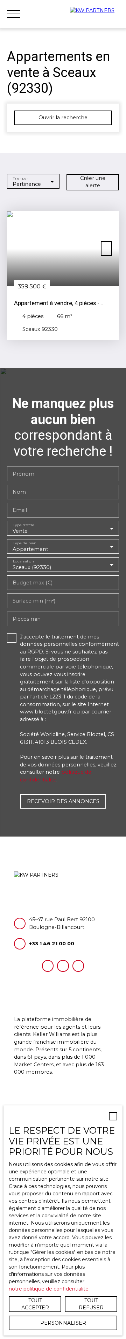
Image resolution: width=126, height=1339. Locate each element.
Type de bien (24, 543)
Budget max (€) (32, 583)
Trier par (20, 178)
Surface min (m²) (34, 601)
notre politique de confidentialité (49, 1289)
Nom (19, 492)
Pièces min (27, 619)
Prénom (23, 474)
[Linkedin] (78, 965)
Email (20, 510)
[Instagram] (63, 965)
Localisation (23, 561)
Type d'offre (24, 525)
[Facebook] (48, 965)
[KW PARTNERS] (94, 14)
